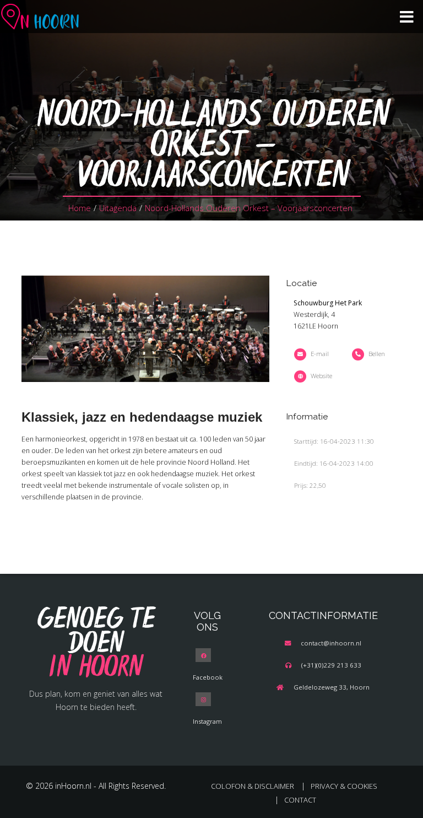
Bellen (376, 353)
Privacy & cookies (344, 786)
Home (79, 207)
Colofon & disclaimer (252, 786)
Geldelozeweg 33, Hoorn (332, 687)
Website (321, 376)
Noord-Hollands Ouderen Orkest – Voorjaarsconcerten (248, 207)
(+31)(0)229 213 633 (331, 665)
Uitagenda (118, 207)
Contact (300, 800)
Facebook (208, 677)
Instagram (207, 721)
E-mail (320, 353)
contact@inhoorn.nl (331, 643)
